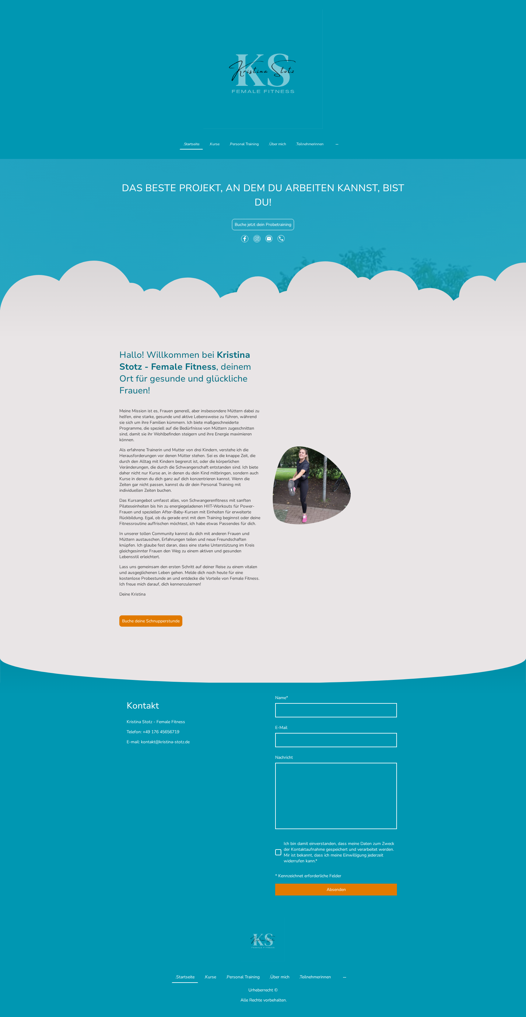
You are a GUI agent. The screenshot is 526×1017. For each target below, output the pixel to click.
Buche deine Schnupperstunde (151, 621)
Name (281, 698)
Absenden (336, 889)
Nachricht (284, 757)
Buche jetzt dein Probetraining (263, 224)
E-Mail (281, 727)
